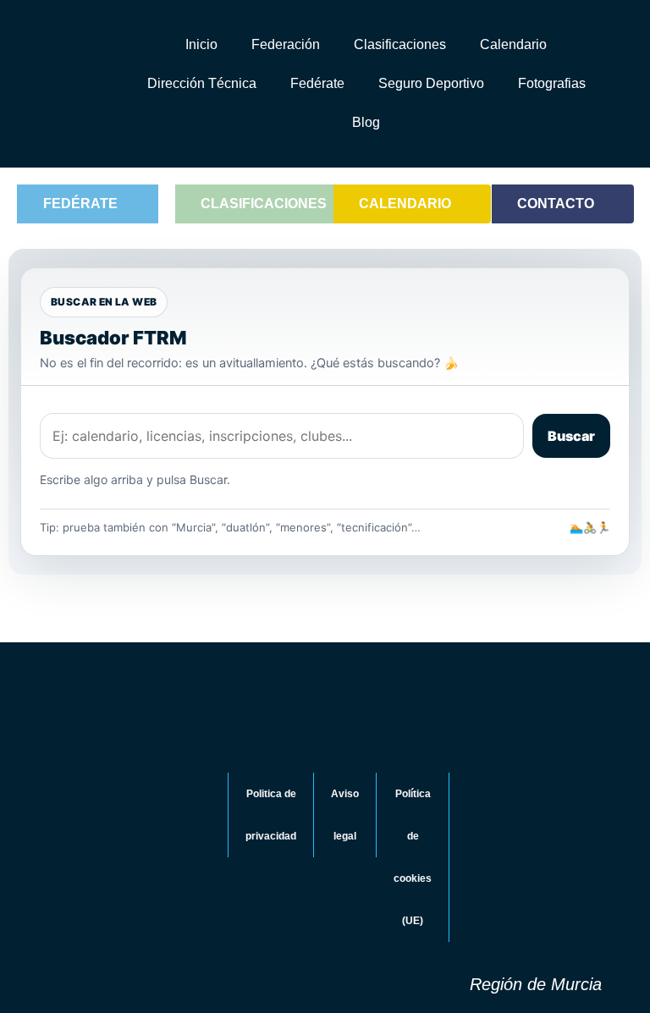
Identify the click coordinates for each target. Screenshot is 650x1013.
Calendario (513, 44)
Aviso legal (345, 815)
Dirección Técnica (201, 83)
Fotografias (552, 83)
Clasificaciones (400, 44)
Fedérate (317, 83)
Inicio (201, 44)
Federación (285, 44)
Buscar (571, 435)
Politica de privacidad (270, 815)
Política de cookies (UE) (413, 857)
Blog (366, 122)
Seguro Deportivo (431, 83)
